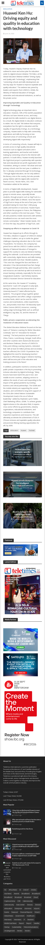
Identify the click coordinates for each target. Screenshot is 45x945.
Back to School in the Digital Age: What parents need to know (23, 514)
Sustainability (16, 927)
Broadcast (18, 897)
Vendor (19, 931)
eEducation (7, 9)
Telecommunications (31, 927)
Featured (15, 912)
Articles (33, 890)
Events (6, 912)
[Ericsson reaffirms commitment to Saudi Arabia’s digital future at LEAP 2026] (7, 855)
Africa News (13, 890)
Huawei (23, 430)
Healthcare (30, 916)
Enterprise (18, 908)
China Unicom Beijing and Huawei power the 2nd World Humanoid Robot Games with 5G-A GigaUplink (26, 812)
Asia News (7, 894)
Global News (8, 916)
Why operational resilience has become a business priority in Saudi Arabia (26, 820)
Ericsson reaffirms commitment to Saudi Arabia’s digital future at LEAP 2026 (26, 855)
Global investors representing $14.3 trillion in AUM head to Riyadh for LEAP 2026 (25, 846)
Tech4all (31, 430)
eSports (36, 908)
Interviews (7, 920)
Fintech (37, 912)
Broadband (25, 894)
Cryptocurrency (9, 901)
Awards (16, 894)
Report (21, 923)
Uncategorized (9, 931)
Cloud (36, 897)
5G (5, 890)
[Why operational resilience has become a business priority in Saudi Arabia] (7, 821)
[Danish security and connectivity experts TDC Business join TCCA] (7, 871)
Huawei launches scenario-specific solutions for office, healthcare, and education (23, 454)
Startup (6, 927)
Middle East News (10, 923)
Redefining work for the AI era (22, 829)
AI (20, 890)
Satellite (36, 923)
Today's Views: (8, 792)
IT (24, 920)
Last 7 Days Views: (10, 796)
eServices (28, 908)
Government (20, 916)
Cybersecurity (27, 901)
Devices (30, 905)
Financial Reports (26, 912)
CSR (19, 901)
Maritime (31, 920)
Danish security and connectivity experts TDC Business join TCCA (26, 864)
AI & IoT (25, 890)
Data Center (20, 905)
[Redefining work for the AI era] (7, 831)
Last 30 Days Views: (10, 800)
